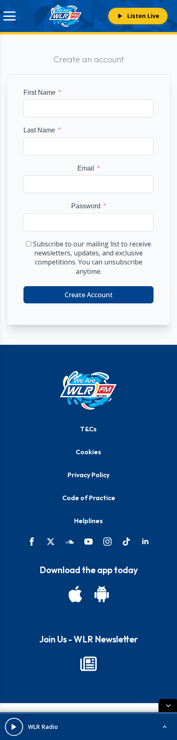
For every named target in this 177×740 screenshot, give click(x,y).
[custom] (69, 541)
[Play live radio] (14, 727)
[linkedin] (145, 541)
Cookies (88, 452)
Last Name (39, 130)
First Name (39, 92)
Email (85, 168)
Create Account (89, 294)
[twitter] (50, 541)
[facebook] (31, 541)
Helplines (88, 521)
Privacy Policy (88, 475)
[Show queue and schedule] (164, 727)
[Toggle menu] (9, 15)
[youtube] (88, 541)
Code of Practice (88, 498)
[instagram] (107, 541)
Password (85, 206)
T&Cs (88, 429)
